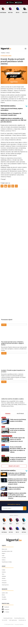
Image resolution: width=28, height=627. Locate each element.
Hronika (4, 557)
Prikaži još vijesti (14, 466)
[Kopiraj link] (16, 186)
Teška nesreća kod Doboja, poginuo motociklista (18, 420)
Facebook (6, 607)
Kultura (3, 559)
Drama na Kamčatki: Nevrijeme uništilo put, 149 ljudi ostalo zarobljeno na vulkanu (18, 449)
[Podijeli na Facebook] (2, 186)
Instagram (6, 609)
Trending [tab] (7, 413)
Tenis (3, 574)
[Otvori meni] (25, 48)
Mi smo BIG (4, 620)
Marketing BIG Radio (8, 618)
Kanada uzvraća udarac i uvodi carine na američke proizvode (17, 430)
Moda (3, 595)
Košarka (4, 572)
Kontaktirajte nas (22, 620)
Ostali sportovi (5, 584)
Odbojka (4, 576)
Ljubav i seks (5, 592)
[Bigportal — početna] (6, 49)
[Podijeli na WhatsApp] (12, 186)
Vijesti (4, 545)
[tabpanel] (14, 442)
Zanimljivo (4, 599)
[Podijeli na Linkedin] (5, 186)
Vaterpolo (4, 582)
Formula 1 (4, 580)
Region (3, 553)
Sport (4, 566)
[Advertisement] (14, 30)
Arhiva (7, 52)
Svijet (3, 555)
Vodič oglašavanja (13, 620)
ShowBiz (4, 597)
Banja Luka (4, 549)
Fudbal (3, 570)
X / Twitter (6, 612)
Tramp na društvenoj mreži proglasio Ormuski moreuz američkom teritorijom (18, 459)
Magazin (4, 589)
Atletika (3, 578)
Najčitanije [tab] (20, 413)
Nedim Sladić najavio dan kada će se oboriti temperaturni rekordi (17, 439)
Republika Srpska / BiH (7, 551)
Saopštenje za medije (7, 562)
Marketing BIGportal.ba (19, 618)
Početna (3, 52)
